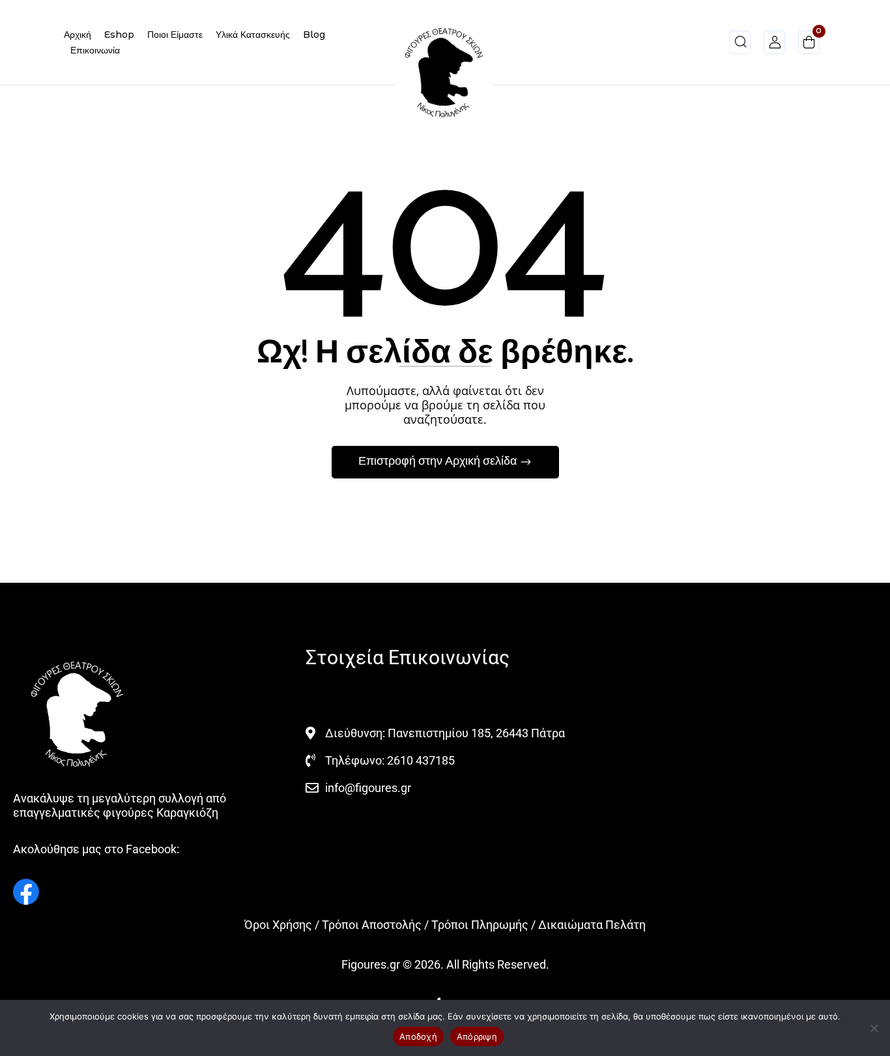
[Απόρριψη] (873, 1027)
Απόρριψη (477, 1036)
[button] (809, 44)
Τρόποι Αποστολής (372, 924)
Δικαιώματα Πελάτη (592, 924)
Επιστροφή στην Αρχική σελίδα (438, 461)
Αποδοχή (418, 1036)
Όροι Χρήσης (278, 924)
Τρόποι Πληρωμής (479, 924)
